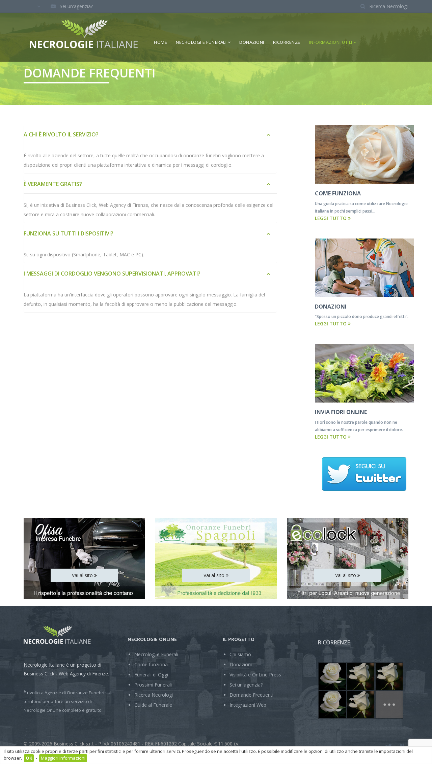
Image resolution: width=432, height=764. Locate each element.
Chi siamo (240, 654)
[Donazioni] (364, 267)
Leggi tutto (331, 218)
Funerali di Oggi (151, 674)
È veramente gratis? (53, 184)
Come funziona (151, 664)
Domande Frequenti (251, 695)
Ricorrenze (286, 42)
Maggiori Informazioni (63, 758)
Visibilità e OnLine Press (255, 674)
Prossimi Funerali (153, 684)
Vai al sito (83, 575)
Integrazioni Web (248, 705)
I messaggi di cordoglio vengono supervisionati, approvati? (112, 273)
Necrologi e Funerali (202, 42)
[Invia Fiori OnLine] (364, 373)
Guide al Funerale (153, 705)
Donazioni (251, 42)
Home (160, 42)
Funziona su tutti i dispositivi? (68, 233)
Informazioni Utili (331, 42)
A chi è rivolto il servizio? (61, 134)
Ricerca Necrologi (153, 695)
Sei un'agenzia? (76, 6)
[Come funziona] (364, 154)
